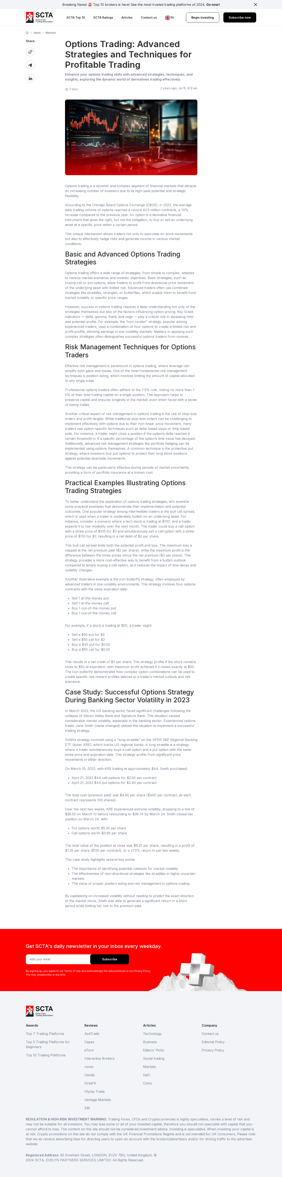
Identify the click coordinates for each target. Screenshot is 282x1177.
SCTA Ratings (103, 17)
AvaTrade (91, 1034)
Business (150, 1042)
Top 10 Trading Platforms (46, 1055)
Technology (152, 1034)
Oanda (89, 1075)
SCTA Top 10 (75, 17)
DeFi (146, 1075)
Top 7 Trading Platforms (45, 1034)
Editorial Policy (213, 1042)
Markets (51, 32)
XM (87, 1108)
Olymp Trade (94, 1091)
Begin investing (202, 17)
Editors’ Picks (153, 1050)
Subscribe (109, 959)
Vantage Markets (97, 1100)
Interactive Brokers (99, 1058)
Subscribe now (240, 17)
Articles (127, 17)
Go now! (213, 4)
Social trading (153, 1058)
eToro (89, 1050)
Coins (147, 1083)
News (37, 32)
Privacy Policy (213, 1050)
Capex (89, 1042)
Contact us (149, 17)
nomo (89, 1067)
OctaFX (90, 1083)
